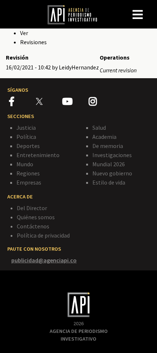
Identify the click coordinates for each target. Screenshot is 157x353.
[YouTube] (75, 102)
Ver (24, 33)
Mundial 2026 (108, 164)
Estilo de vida (108, 182)
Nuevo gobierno (112, 173)
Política (26, 136)
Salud (99, 127)
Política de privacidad (43, 235)
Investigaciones (112, 155)
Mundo (24, 164)
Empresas (28, 182)
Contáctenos (33, 226)
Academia (104, 136)
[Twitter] (48, 101)
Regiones (28, 173)
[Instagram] (101, 102)
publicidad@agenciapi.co (44, 260)
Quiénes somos (36, 217)
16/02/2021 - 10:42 (28, 67)
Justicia (26, 127)
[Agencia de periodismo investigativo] (76, 14)
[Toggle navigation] (151, 8)
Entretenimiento (38, 155)
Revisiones (33, 42)
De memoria (107, 145)
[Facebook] (22, 102)
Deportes (28, 145)
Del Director (32, 208)
